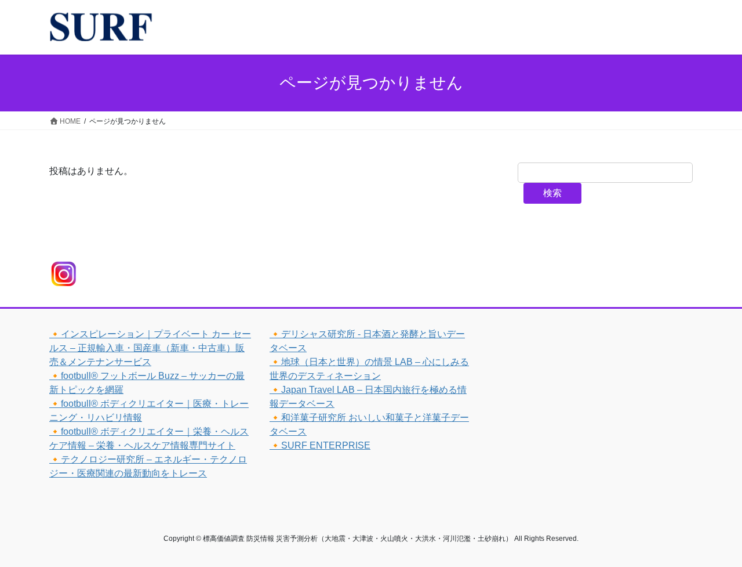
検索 (552, 193)
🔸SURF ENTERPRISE (320, 445)
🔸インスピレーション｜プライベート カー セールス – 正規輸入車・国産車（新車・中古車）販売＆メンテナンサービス (150, 348)
